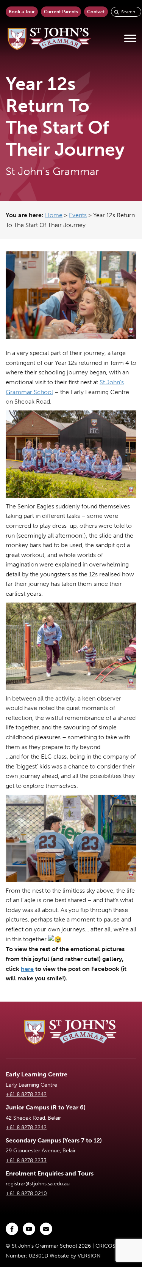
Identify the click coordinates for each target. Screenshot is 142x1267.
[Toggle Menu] (130, 38)
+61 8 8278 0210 (26, 1193)
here (27, 968)
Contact (96, 11)
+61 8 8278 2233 (26, 1160)
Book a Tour (22, 11)
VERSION (89, 1256)
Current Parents (61, 11)
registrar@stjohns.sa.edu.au (38, 1183)
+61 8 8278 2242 (26, 1094)
